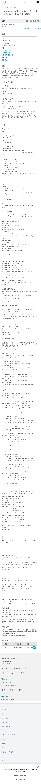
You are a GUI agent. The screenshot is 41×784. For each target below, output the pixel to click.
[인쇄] (38, 21)
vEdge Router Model (8, 699)
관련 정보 (4, 60)
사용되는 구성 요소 (9, 45)
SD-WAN (4, 694)
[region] (20, 774)
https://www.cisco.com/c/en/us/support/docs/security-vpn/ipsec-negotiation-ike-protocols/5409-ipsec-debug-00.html (18, 621)
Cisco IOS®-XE (8, 52)
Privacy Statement (20, 775)
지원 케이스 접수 (6, 682)
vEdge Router (5, 696)
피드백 (21, 673)
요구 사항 (6, 43)
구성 (3, 48)
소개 (3, 38)
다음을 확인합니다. (7, 55)
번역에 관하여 (37, 28)
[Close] (38, 767)
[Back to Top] (34, 647)
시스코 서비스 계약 (7, 685)
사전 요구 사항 (6, 41)
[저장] (27, 21)
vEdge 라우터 (7, 50)
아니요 (11, 673)
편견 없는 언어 (25, 28)
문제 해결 (4, 57)
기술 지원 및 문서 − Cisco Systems (14, 635)
